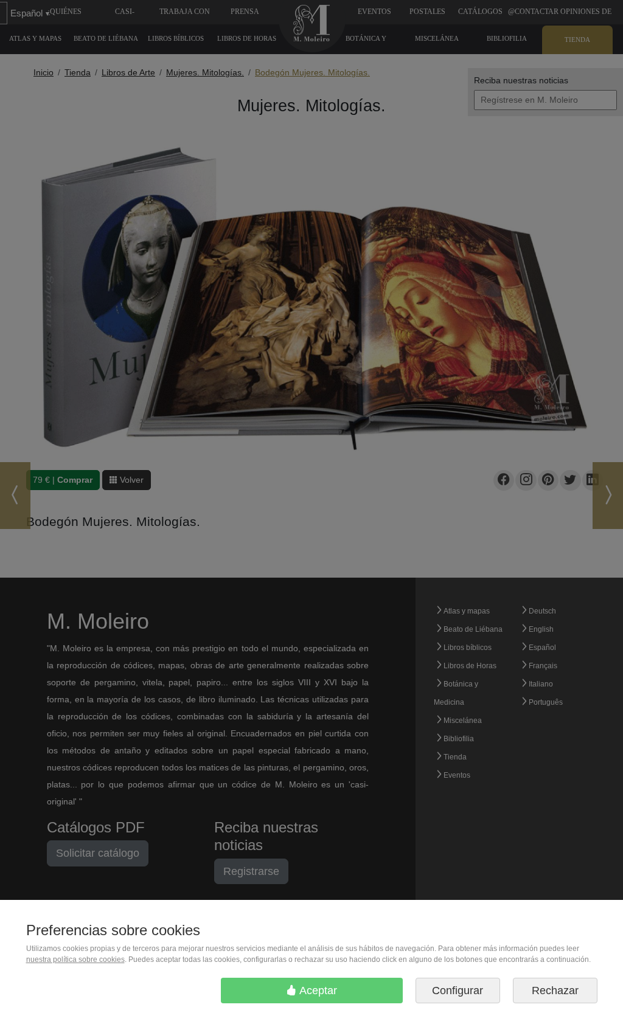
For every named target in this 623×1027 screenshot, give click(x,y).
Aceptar (317, 990)
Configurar (457, 990)
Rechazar (555, 990)
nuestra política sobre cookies (75, 959)
